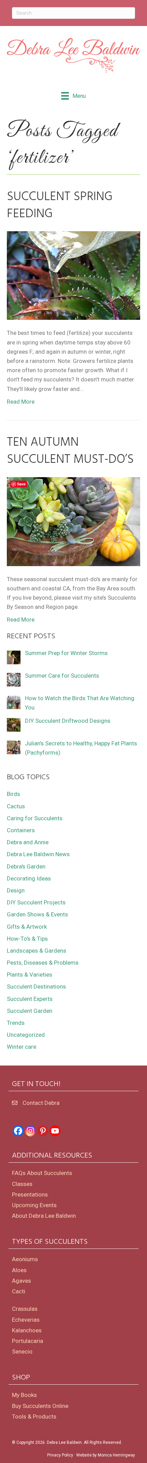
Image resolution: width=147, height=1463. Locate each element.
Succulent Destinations (36, 986)
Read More (21, 401)
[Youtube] (55, 1130)
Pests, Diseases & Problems (43, 962)
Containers (21, 830)
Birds (13, 794)
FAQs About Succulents (42, 1173)
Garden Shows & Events (37, 914)
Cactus (16, 806)
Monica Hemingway (116, 1455)
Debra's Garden (26, 866)
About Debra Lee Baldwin (44, 1215)
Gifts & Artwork (27, 926)
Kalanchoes (27, 1330)
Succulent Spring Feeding (59, 205)
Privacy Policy (60, 1455)
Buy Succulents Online (40, 1405)
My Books (24, 1395)
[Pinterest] (42, 1130)
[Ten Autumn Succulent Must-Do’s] (73, 521)
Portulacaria (27, 1340)
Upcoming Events (34, 1205)
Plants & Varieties (29, 974)
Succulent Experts (30, 998)
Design (16, 890)
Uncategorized (26, 1034)
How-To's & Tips (27, 938)
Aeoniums (25, 1259)
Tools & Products (34, 1416)
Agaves (21, 1280)
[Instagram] (30, 1130)
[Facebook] (18, 1130)
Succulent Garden (29, 1010)
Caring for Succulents (35, 818)
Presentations (30, 1194)
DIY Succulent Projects (36, 902)
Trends (16, 1022)
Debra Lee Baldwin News (38, 854)
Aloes (19, 1270)
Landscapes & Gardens (36, 950)
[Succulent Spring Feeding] (73, 275)
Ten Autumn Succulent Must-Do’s (70, 451)
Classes (22, 1183)
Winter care (21, 1046)
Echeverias (26, 1319)
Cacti (18, 1291)
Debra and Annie (28, 842)
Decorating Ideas (29, 878)
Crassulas (25, 1308)
